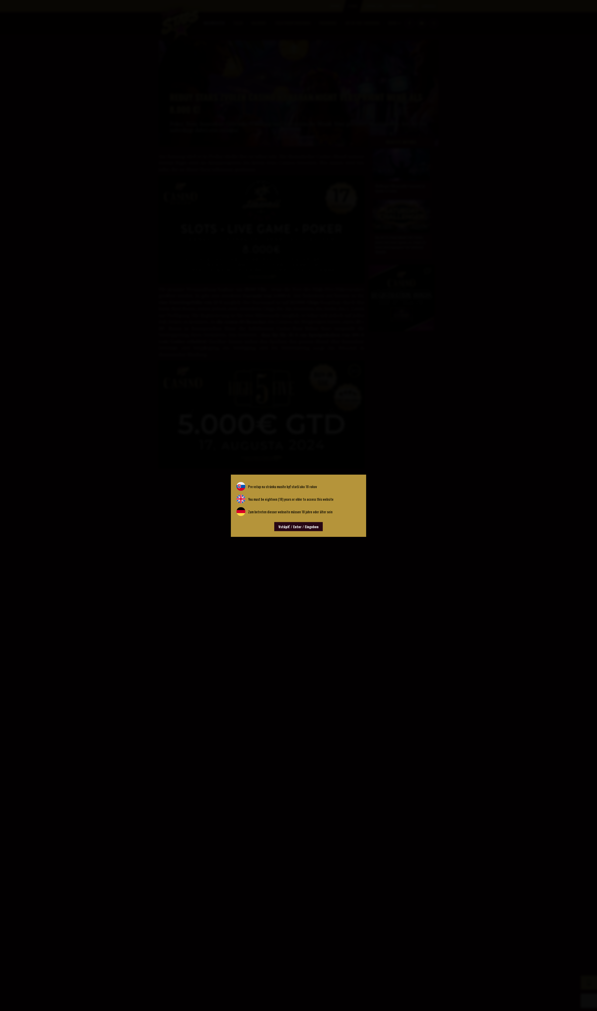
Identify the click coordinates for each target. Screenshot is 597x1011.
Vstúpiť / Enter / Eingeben (298, 526)
